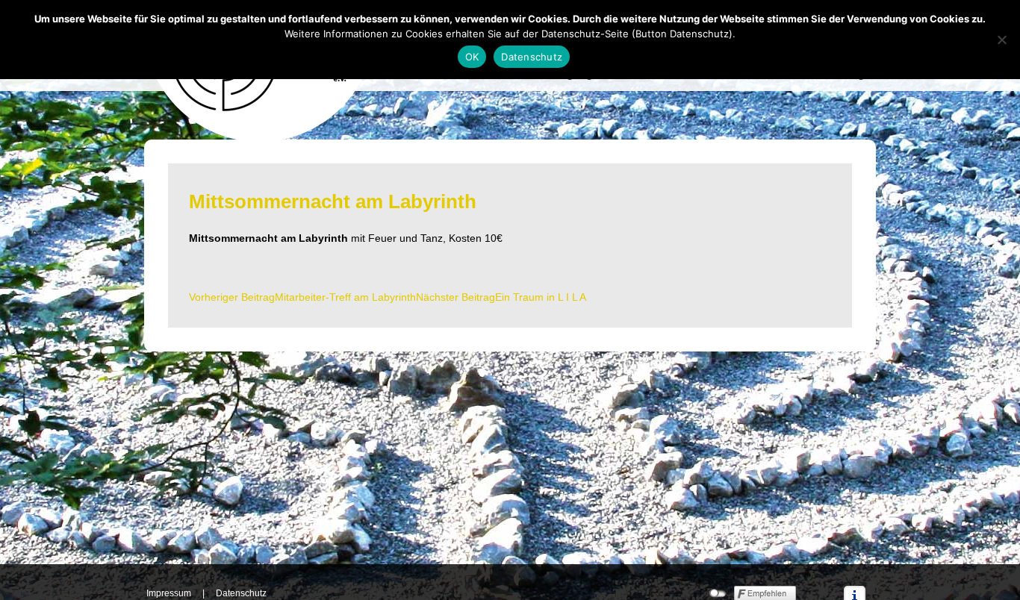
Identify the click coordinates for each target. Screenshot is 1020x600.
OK (472, 57)
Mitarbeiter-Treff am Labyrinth (302, 297)
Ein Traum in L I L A (501, 297)
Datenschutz (241, 593)
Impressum (168, 593)
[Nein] (1001, 39)
